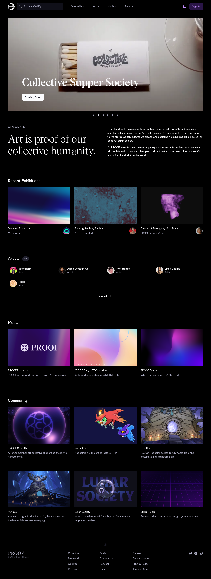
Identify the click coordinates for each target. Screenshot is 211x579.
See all (103, 296)
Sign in (196, 6)
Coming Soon (33, 97)
